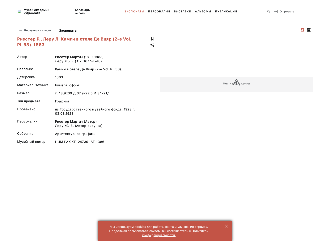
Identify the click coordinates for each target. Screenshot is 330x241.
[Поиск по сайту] (268, 11)
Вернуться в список (38, 30)
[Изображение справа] (302, 29)
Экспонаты (134, 11)
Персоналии (159, 11)
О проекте (287, 11)
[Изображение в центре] (309, 29)
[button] (226, 226)
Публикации (226, 11)
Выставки (182, 11)
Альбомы (203, 11)
